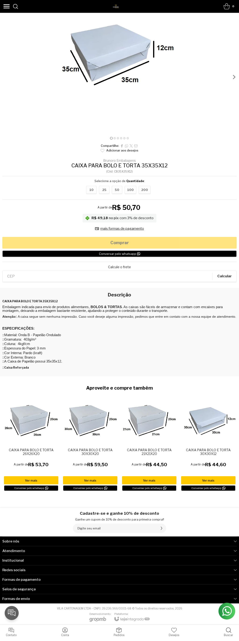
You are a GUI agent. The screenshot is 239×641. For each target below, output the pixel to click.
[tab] (111, 138)
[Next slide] (234, 77)
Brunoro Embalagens (119, 160)
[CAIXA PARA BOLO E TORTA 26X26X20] (31, 442)
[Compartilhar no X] (131, 146)
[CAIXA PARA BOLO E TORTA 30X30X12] (208, 442)
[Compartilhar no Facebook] (121, 146)
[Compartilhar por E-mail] (135, 146)
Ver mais (31, 480)
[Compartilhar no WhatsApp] (126, 146)
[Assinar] (161, 528)
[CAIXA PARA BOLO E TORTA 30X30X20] (90, 442)
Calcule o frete (119, 267)
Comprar (119, 242)
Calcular (224, 276)
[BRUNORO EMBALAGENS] (115, 6)
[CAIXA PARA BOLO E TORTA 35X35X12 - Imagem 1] (119, 53)
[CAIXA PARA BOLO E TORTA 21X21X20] (149, 442)
